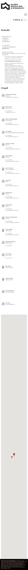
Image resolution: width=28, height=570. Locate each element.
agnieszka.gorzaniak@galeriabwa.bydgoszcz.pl (14, 65)
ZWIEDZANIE (5, 48)
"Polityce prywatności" (14, 568)
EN (14, 20)
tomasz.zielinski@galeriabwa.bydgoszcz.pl (13, 61)
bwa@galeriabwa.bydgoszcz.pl (17, 69)
